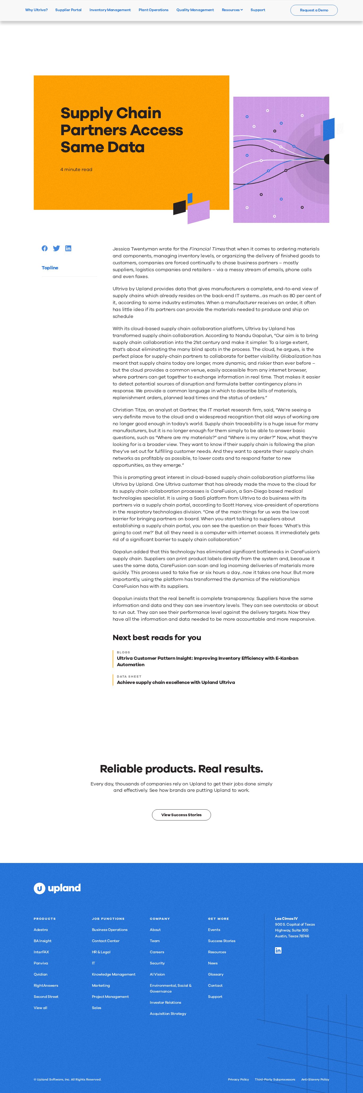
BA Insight (43, 940)
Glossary (215, 974)
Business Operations (110, 929)
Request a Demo (314, 10)
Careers (157, 952)
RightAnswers (46, 985)
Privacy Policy (238, 1079)
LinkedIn (278, 950)
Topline (50, 268)
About (155, 929)
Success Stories (221, 940)
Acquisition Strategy (168, 1013)
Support (215, 996)
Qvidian (41, 974)
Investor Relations (165, 1002)
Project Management (110, 996)
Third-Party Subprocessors (275, 1079)
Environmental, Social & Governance (170, 988)
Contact (215, 985)
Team (155, 940)
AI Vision (157, 974)
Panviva (41, 963)
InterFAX (41, 952)
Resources (231, 10)
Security (157, 963)
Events (214, 929)
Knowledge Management (114, 974)
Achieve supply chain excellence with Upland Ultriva (176, 682)
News (213, 963)
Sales (97, 1007)
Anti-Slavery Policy (315, 1079)
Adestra (41, 929)
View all (40, 1007)
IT (93, 963)
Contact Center (106, 940)
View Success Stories (181, 815)
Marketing (101, 985)
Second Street (46, 996)
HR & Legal (101, 952)
